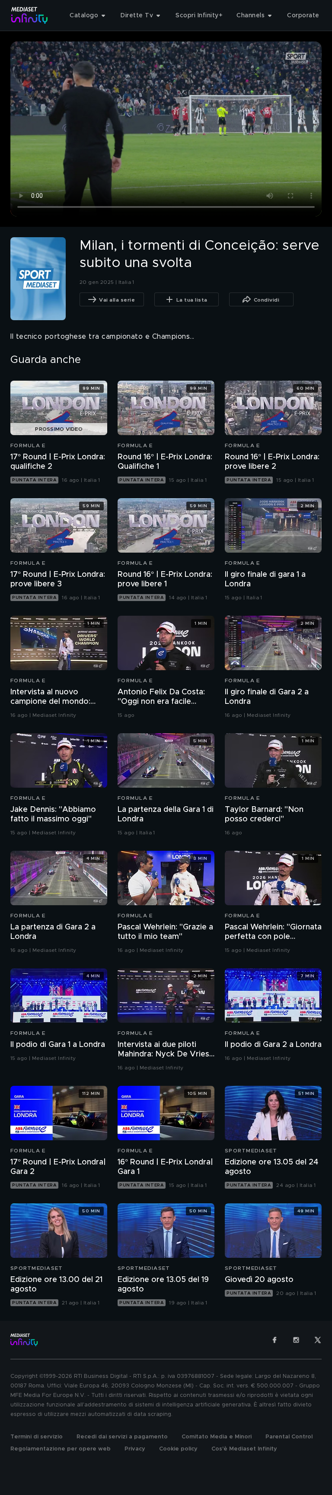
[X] (318, 1340)
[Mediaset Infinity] (29, 15)
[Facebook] (274, 1340)
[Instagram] (296, 1340)
